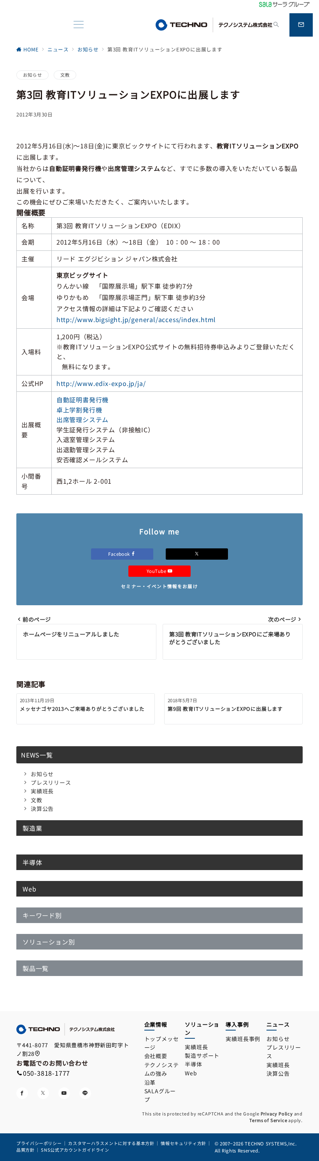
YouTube (157, 571)
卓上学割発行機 (79, 409)
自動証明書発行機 (82, 399)
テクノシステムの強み (161, 1069)
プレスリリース (51, 782)
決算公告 (42, 808)
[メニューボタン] (79, 25)
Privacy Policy (277, 1113)
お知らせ (32, 75)
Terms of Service (268, 1120)
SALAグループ (160, 1095)
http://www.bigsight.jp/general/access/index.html (136, 319)
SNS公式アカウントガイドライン (75, 1150)
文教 (65, 75)
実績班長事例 (243, 1039)
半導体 (193, 1064)
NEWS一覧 (37, 754)
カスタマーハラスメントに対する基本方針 (111, 1143)
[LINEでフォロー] (85, 1093)
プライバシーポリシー (38, 1143)
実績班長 (42, 791)
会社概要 (155, 1056)
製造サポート (202, 1055)
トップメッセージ (161, 1043)
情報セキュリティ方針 (183, 1143)
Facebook (119, 554)
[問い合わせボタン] (301, 25)
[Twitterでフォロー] (43, 1093)
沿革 (150, 1082)
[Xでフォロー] (197, 554)
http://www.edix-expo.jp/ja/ (101, 383)
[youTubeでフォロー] (64, 1093)
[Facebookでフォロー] (22, 1093)
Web (191, 1073)
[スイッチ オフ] (276, 25)
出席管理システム (82, 419)
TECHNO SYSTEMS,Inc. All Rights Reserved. (256, 1146)
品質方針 (25, 1150)
